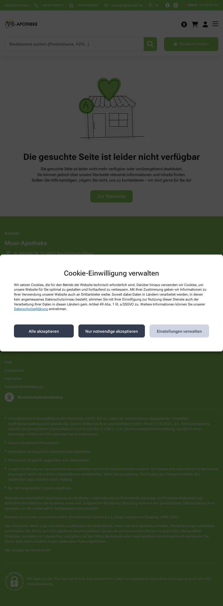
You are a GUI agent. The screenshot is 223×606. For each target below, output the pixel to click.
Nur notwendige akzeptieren (111, 331)
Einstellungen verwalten (179, 331)
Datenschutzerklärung (31, 309)
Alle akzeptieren (44, 331)
